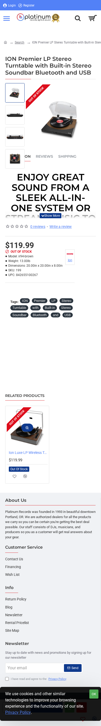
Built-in (50, 308)
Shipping (67, 156)
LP (53, 301)
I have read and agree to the (38, 679)
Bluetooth (40, 315)
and (55, 315)
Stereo (66, 301)
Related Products (25, 396)
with (35, 308)
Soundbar (19, 315)
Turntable (19, 308)
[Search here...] (77, 18)
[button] (50, 215)
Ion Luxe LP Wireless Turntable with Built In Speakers (28, 453)
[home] (5, 42)
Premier (39, 301)
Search (19, 42)
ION (25, 301)
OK (94, 694)
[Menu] (6, 18)
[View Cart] (92, 18)
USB (67, 315)
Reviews (44, 156)
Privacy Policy (18, 712)
